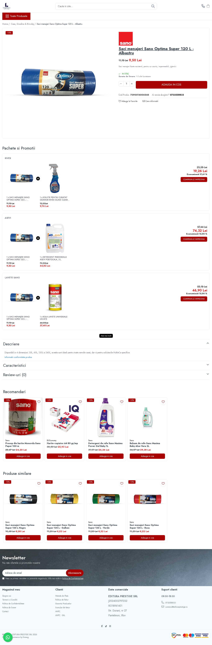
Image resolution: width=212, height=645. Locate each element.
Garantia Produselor (63, 603)
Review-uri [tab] (14, 375)
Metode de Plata (61, 596)
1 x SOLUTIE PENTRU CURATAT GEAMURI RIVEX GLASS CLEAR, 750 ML (54, 198)
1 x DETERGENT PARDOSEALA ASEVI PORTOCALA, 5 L (53, 258)
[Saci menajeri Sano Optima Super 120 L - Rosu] (147, 499)
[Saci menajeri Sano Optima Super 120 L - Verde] (106, 499)
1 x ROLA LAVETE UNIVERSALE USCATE (53, 318)
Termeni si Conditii (9, 600)
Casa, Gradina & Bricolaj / (23, 23)
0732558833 (170, 602)
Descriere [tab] (11, 344)
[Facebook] (102, 626)
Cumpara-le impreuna (194, 179)
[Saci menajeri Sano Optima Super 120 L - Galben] (64, 499)
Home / (6, 23)
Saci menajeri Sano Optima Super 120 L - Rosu (144, 526)
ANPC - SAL (60, 615)
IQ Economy (51, 440)
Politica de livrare (9, 607)
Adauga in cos (171, 84)
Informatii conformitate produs (18, 357)
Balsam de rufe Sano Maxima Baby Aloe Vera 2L (145, 444)
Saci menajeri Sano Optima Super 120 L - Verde (102, 526)
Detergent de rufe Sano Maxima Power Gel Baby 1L (105, 444)
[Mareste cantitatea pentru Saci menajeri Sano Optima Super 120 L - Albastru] (132, 83)
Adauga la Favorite (129, 101)
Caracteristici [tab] (14, 365)
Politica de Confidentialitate (72, 578)
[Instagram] (110, 626)
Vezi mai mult (106, 335)
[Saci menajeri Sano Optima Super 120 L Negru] (23, 499)
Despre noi (6, 596)
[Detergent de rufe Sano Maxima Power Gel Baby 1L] (106, 417)
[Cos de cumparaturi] (208, 6)
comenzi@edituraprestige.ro (176, 607)
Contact (5, 611)
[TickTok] (106, 626)
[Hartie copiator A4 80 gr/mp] (64, 417)
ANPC (57, 611)
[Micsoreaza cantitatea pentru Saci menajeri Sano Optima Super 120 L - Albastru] (121, 83)
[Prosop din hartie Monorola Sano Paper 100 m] (23, 417)
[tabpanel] (58, 83)
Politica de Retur (61, 600)
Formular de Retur (62, 607)
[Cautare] (153, 6)
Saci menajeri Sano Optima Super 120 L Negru (19, 526)
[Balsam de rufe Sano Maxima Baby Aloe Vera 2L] (147, 417)
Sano (7, 440)
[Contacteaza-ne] (203, 6)
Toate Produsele (18, 16)
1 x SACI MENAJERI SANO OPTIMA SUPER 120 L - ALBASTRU (18, 198)
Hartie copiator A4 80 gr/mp (62, 443)
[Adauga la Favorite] (39, 401)
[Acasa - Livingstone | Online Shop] (17, 6)
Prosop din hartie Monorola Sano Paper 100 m (23, 444)
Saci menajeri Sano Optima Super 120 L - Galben (61, 526)
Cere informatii (151, 101)
